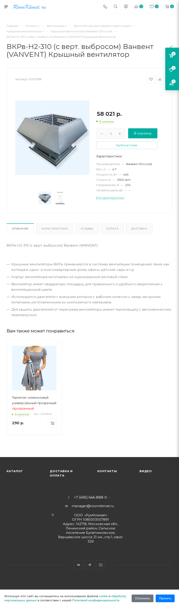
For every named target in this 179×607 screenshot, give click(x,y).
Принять (165, 598)
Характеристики (54, 228)
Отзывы (87, 228)
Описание (20, 228)
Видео (145, 471)
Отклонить (142, 598)
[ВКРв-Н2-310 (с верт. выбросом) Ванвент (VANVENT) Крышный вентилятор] (52, 138)
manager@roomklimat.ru (93, 506)
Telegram (89, 565)
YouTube (100, 565)
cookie (103, 596)
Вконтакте (78, 565)
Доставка (139, 228)
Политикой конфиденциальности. (96, 600)
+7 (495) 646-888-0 (90, 497)
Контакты (107, 471)
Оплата (112, 228)
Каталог (15, 471)
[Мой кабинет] (126, 7)
